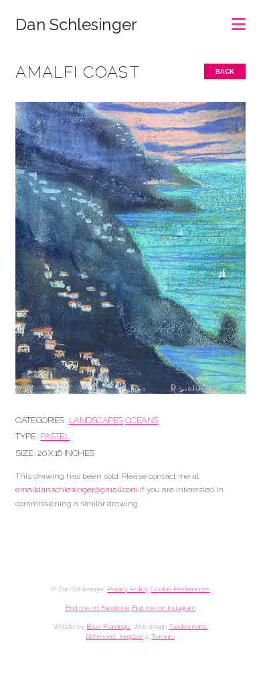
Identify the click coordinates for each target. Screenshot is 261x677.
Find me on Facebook (98, 607)
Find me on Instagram (163, 607)
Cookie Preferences (180, 589)
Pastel (55, 436)
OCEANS (142, 420)
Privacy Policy (127, 589)
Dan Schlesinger (76, 25)
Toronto (163, 636)
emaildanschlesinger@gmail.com (76, 489)
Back (224, 71)
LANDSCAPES (96, 420)
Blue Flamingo (108, 626)
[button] (239, 20)
